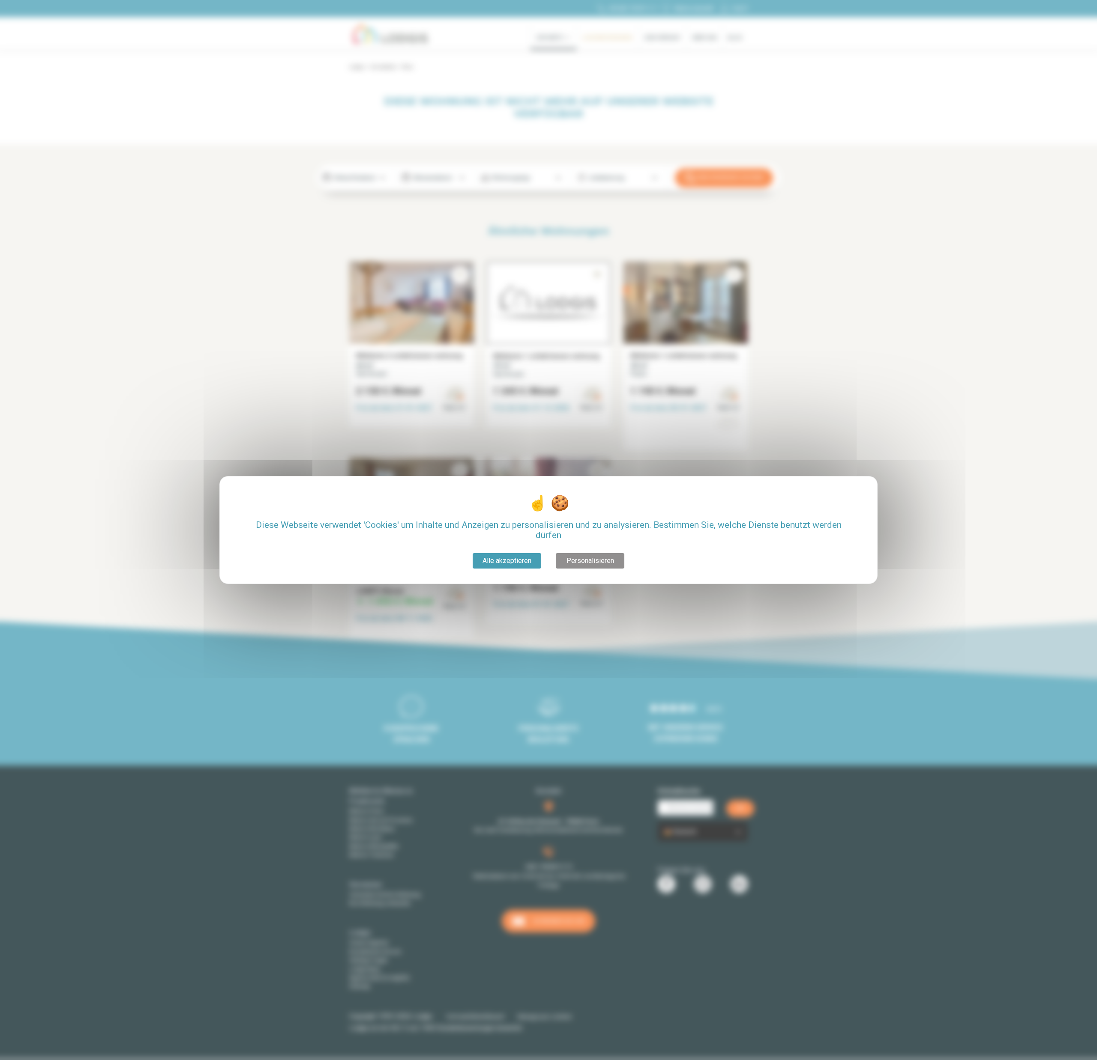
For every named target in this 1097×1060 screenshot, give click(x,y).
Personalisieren (590, 561)
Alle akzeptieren (507, 561)
